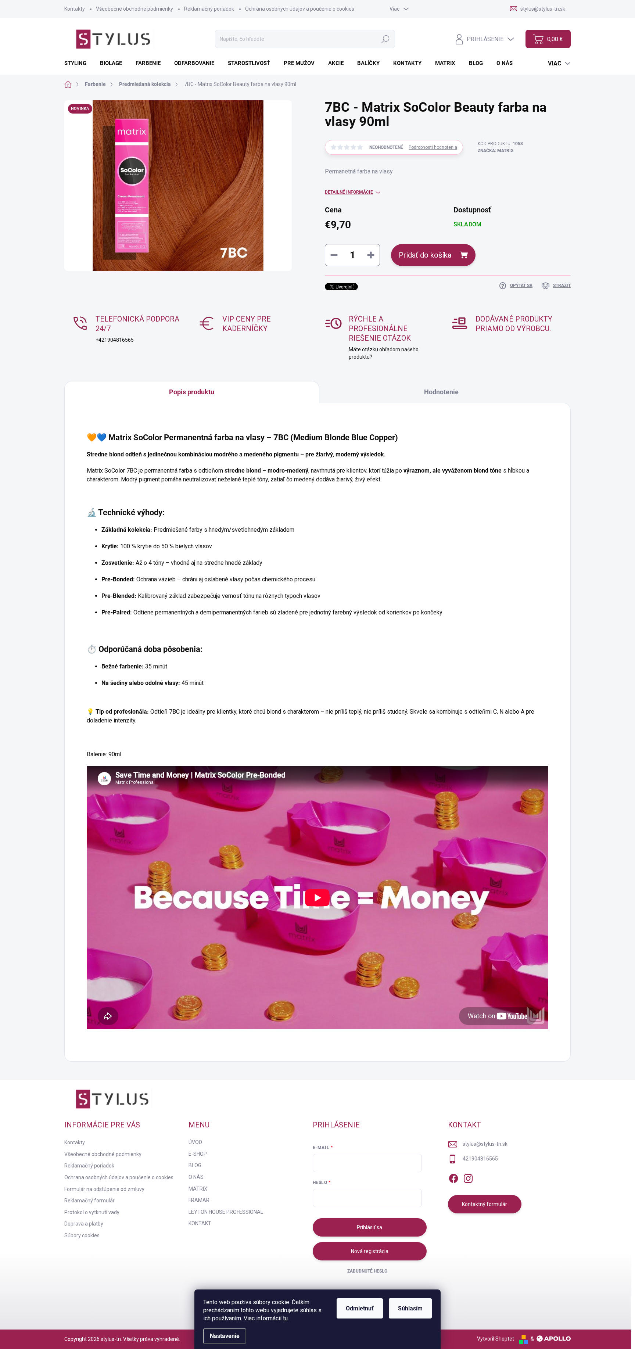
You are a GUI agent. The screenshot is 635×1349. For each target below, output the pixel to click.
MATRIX (198, 1189)
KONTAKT (200, 1223)
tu (285, 1318)
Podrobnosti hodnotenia (433, 147)
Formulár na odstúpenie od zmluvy (104, 1189)
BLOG (195, 1165)
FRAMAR (199, 1200)
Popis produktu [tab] (191, 392)
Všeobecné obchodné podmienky (134, 9)
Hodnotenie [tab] (441, 392)
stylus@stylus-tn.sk (485, 1144)
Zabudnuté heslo (367, 1271)
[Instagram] (468, 1177)
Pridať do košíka (425, 255)
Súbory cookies (82, 1235)
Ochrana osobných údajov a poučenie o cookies (299, 9)
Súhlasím (410, 1308)
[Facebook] (453, 1177)
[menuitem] (78, 63)
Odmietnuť (360, 1308)
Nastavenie (225, 1335)
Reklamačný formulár (89, 1200)
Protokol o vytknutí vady (91, 1212)
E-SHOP (198, 1154)
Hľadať (385, 39)
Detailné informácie (349, 192)
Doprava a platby (83, 1224)
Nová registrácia (369, 1251)
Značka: (496, 150)
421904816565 (480, 1159)
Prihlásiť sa (369, 1227)
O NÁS (196, 1177)
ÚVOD (195, 1142)
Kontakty (74, 9)
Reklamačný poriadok (209, 9)
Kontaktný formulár (484, 1204)
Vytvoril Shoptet (495, 1339)
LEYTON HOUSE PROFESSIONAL (226, 1212)
